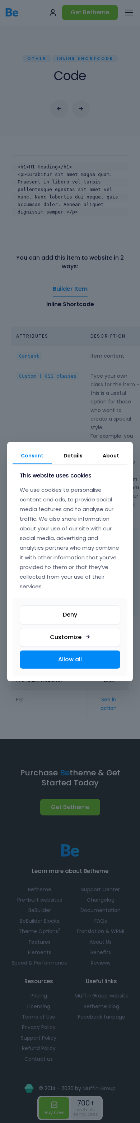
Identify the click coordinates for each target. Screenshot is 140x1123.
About (111, 455)
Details (73, 455)
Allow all (70, 659)
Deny (70, 614)
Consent (32, 455)
